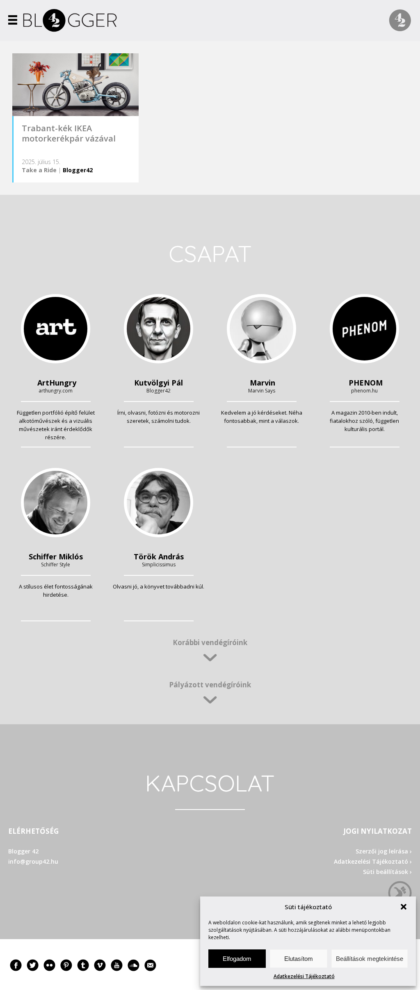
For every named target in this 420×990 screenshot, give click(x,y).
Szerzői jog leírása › (384, 851)
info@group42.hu (33, 861)
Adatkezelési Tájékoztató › (373, 861)
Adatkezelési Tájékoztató (304, 976)
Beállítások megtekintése (369, 958)
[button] (403, 907)
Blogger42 (78, 170)
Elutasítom (298, 958)
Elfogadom (237, 958)
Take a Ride (39, 170)
